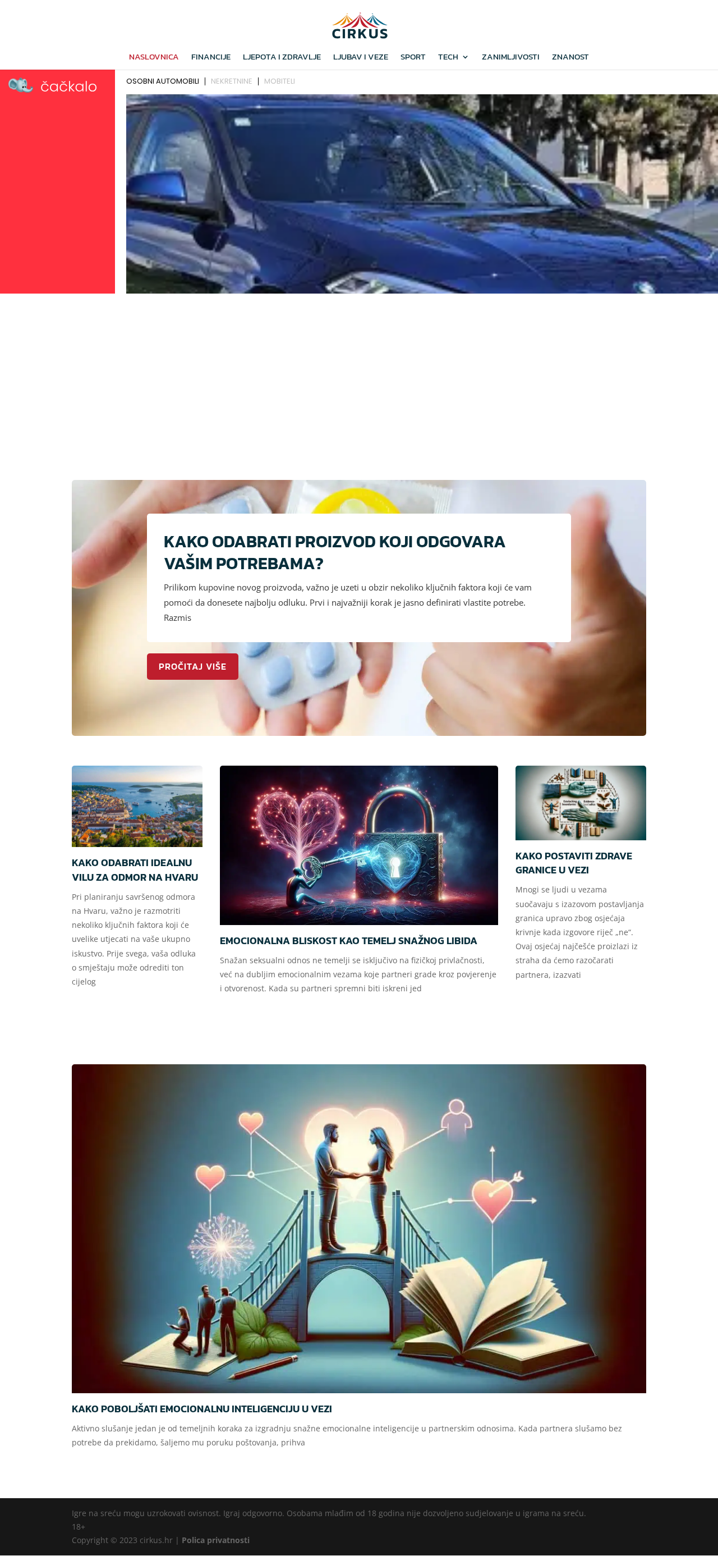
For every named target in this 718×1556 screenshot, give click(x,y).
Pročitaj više (193, 666)
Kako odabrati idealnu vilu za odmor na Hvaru (135, 869)
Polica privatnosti (216, 1540)
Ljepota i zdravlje (282, 58)
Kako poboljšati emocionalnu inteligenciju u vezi (202, 1408)
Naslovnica (154, 58)
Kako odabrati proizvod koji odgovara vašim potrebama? (335, 552)
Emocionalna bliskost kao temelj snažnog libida (348, 940)
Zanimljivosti (511, 58)
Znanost (570, 58)
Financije (211, 58)
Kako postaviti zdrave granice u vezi (574, 862)
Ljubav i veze (360, 58)
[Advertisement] (359, 381)
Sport (413, 58)
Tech (448, 58)
